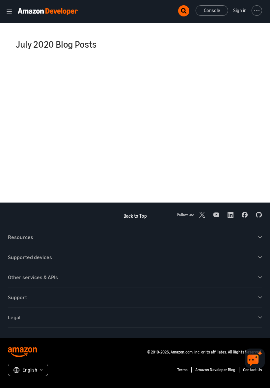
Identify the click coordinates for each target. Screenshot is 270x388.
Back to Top (135, 216)
